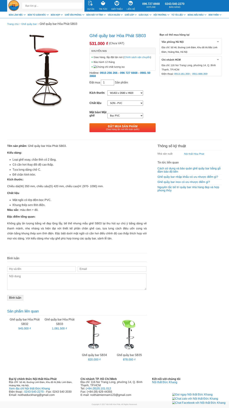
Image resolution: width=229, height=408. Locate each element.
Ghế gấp (129, 15)
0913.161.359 (182, 73)
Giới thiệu (117, 9)
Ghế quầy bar (29, 24)
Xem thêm (213, 15)
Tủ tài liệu (177, 15)
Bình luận (15, 297)
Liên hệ (131, 9)
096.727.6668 (151, 5)
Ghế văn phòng (73, 15)
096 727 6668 (129, 72)
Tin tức (103, 9)
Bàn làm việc (16, 15)
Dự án (90, 9)
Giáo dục (144, 15)
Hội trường (160, 15)
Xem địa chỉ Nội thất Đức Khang (29, 388)
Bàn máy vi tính (94, 15)
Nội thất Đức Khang (164, 382)
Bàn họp (55, 15)
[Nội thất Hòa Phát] (13, 6)
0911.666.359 (200, 73)
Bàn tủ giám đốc (37, 15)
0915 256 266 (109, 72)
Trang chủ (13, 24)
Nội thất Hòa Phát (194, 153)
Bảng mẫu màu (196, 15)
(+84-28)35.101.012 (98, 388)
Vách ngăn (114, 15)
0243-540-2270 (174, 5)
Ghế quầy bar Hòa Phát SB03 (58, 23)
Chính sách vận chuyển (137, 57)
